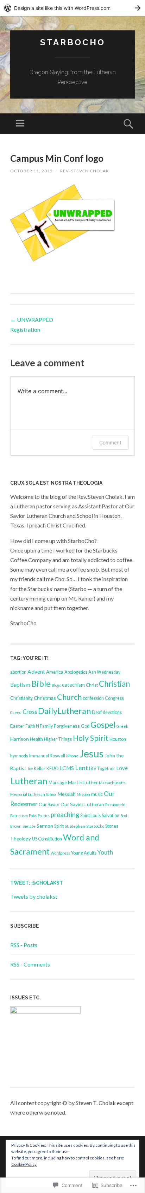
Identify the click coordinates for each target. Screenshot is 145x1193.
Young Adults (83, 853)
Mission (83, 794)
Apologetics (75, 672)
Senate (29, 826)
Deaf (97, 712)
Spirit (59, 826)
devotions (112, 712)
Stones (111, 826)
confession (93, 698)
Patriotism (19, 815)
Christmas (45, 698)
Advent (36, 671)
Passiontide (115, 804)
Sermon (45, 826)
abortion (18, 672)
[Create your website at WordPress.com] (72, 8)
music (97, 794)
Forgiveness (67, 726)
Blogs (56, 685)
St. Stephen (75, 826)
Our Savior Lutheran (82, 804)
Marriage (58, 782)
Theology (20, 838)
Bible (41, 684)
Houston (117, 739)
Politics (44, 815)
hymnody (19, 755)
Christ (92, 685)
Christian (114, 684)
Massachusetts (112, 782)
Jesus (91, 753)
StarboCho (72, 42)
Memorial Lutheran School (33, 794)
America (54, 672)
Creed (15, 712)
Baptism (20, 684)
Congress (114, 698)
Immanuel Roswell (47, 755)
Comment (110, 442)
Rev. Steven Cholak (84, 170)
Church (69, 697)
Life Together (102, 768)
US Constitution (47, 838)
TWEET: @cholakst (36, 883)
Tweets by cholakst (33, 896)
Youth (105, 852)
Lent (81, 768)
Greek (122, 726)
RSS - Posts (23, 944)
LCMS (67, 768)
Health (36, 739)
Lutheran (29, 780)
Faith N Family (39, 726)
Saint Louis (90, 815)
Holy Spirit (90, 738)
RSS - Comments (30, 964)
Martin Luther (83, 782)
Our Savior (49, 804)
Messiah (67, 794)
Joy (30, 768)
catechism (73, 684)
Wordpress (60, 853)
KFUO (52, 768)
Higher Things (58, 739)
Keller (39, 768)
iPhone (72, 756)
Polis (33, 815)
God (85, 726)
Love (122, 768)
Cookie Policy (24, 1164)
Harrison (19, 739)
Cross (30, 711)
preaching (65, 815)
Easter (17, 726)
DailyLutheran (64, 711)
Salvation (110, 815)
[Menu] (20, 123)
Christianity (21, 698)
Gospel (102, 725)
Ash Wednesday (104, 672)
